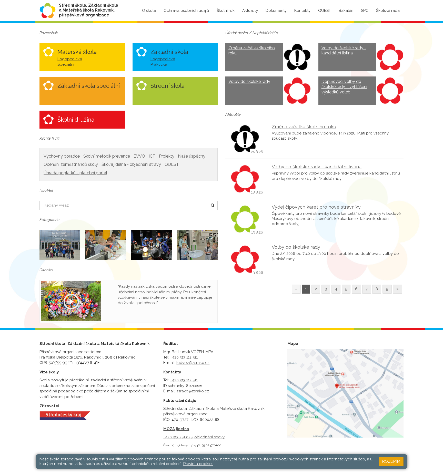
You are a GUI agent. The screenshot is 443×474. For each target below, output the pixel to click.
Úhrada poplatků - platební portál (75, 172)
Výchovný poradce (62, 156)
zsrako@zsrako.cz (192, 391)
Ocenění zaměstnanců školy (71, 164)
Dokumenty (276, 10)
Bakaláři (346, 10)
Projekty (166, 156)
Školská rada (388, 10)
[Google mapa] (345, 393)
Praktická (158, 64)
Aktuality (250, 10)
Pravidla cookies (198, 463)
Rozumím (391, 461)
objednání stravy (209, 437)
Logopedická (69, 59)
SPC (364, 10)
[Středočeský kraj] (64, 415)
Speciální (65, 64)
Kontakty (302, 10)
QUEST (324, 10)
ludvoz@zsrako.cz (192, 362)
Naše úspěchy (191, 156)
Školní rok (226, 10)
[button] (213, 205)
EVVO (139, 156)
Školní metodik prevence (106, 156)
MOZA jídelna (176, 429)
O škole (149, 10)
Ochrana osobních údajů (186, 10)
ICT (152, 156)
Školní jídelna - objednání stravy (131, 164)
